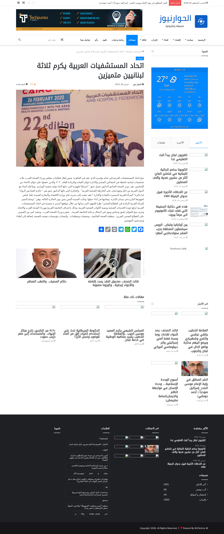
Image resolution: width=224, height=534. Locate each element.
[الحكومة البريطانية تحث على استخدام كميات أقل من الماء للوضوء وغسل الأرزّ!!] (80, 316)
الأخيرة (180, 142)
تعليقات (161, 142)
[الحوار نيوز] (183, 21)
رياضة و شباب (118, 39)
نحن (106, 513)
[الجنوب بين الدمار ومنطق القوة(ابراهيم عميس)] (121, 458)
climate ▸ (179, 126)
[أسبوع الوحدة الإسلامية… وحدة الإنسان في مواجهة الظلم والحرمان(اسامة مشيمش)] (164, 368)
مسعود (105, 500)
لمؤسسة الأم (79, 473)
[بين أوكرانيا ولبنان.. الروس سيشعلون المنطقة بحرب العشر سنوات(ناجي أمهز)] (199, 229)
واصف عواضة (94, 513)
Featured (104, 438)
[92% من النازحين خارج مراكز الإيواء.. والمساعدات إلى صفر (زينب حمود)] (35, 316)
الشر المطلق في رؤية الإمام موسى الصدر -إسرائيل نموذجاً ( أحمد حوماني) (196, 388)
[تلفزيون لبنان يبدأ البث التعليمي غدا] (199, 159)
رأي (96, 39)
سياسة (190, 39)
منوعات (132, 39)
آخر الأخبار (201, 484)
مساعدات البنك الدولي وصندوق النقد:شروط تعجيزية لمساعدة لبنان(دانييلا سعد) (90, 493)
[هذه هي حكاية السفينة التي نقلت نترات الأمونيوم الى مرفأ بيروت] (199, 211)
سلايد (105, 473)
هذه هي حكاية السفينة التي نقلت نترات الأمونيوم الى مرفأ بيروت (171, 211)
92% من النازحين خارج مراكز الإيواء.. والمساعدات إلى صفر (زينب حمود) (36, 334)
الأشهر (198, 142)
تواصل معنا (85, 39)
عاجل (91, 473)
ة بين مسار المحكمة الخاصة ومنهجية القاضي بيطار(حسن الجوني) (89, 466)
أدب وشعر (201, 489)
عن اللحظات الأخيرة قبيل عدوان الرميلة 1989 (172, 194)
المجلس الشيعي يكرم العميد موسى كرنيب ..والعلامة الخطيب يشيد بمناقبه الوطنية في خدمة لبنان (125, 335)
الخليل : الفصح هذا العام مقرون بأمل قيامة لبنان (88, 444)
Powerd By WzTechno (194, 528)
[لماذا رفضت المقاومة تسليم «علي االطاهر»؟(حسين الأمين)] (152, 440)
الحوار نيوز (137, 84)
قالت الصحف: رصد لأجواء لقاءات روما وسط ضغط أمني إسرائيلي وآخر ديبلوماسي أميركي (166, 339)
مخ (106, 487)
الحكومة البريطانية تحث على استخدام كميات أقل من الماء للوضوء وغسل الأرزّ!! (81, 334)
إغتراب (154, 39)
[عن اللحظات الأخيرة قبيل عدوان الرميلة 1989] (199, 196)
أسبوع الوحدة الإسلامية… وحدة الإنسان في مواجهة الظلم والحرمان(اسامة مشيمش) (165, 390)
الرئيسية (201, 39)
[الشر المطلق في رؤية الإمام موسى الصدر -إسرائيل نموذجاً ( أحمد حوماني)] (194, 368)
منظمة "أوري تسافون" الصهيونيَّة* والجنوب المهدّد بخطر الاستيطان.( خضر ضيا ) (87, 507)
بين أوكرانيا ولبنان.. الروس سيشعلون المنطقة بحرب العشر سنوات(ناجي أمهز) (170, 229)
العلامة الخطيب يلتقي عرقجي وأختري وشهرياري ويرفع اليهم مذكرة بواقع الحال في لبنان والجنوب (195, 341)
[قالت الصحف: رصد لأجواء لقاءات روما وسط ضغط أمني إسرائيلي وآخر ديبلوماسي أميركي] (164, 319)
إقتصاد (178, 39)
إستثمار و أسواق (198, 494)
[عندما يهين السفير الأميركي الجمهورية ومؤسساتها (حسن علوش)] (137, 458)
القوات (105, 450)
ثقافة (144, 39)
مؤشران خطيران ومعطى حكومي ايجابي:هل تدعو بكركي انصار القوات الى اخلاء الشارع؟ (88, 480)
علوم (105, 39)
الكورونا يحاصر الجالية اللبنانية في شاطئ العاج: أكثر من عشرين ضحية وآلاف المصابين (170, 176)
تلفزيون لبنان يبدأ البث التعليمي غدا (173, 157)
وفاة (82, 513)
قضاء (166, 39)
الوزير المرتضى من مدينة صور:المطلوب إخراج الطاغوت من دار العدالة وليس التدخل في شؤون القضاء (88, 457)
